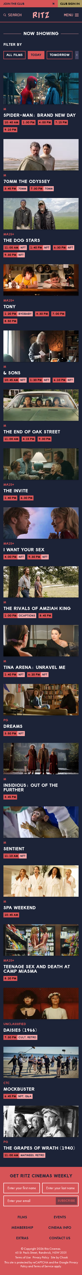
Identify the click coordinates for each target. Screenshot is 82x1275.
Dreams (13, 726)
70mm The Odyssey (26, 181)
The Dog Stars (21, 240)
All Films (14, 55)
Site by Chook (59, 1257)
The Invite (15, 491)
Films (22, 1217)
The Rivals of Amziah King (37, 608)
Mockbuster (19, 1089)
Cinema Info (59, 1227)
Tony (9, 307)
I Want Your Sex (23, 550)
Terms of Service (44, 1266)
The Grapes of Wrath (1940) (39, 1148)
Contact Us (59, 1238)
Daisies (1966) (20, 1030)
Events (60, 1217)
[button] (77, 55)
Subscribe (66, 1200)
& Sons (11, 373)
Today (36, 55)
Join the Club (13, 4)
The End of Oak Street (31, 432)
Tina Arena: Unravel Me (34, 667)
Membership (22, 1227)
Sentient (13, 849)
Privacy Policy (41, 1257)
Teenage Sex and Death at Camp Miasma (36, 969)
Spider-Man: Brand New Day (39, 115)
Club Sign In (70, 4)
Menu (68, 15)
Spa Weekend (19, 908)
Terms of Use (23, 1257)
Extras (22, 1238)
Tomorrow (59, 55)
